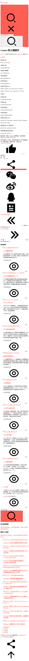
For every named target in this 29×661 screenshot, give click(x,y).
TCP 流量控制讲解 (8, 251)
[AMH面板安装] (7, 379)
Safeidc (2, 54)
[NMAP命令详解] (8, 431)
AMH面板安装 (7, 383)
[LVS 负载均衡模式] (8, 458)
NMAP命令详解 (7, 435)
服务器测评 (6, 5)
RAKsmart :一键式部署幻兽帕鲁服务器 (13, 578)
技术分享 (5, 10)
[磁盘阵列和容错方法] (9, 353)
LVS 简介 (5, 486)
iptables (5, 62)
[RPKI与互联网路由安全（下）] (11, 272)
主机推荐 (5, 9)
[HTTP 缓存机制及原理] (9, 326)
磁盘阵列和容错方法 (8, 356)
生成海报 (24, 169)
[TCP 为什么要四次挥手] (9, 405)
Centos (2, 57)
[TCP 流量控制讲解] (8, 247)
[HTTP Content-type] (8, 299)
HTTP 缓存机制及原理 (9, 329)
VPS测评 (5, 7)
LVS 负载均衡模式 (8, 461)
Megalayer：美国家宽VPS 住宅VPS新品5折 (14, 624)
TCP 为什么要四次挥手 (9, 408)
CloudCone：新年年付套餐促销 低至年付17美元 (15, 542)
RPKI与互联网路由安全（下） (11, 276)
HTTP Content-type (8, 302)
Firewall (5, 143)
